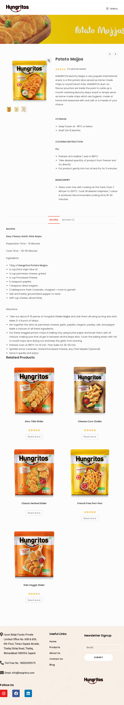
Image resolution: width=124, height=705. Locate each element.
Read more (34, 436)
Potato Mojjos (62, 316)
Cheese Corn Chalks (90, 421)
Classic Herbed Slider (34, 503)
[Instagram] (3, 693)
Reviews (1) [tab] (68, 219)
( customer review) (76, 69)
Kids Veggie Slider (34, 585)
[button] (49, 60)
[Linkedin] (28, 693)
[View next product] (115, 54)
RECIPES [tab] (54, 219)
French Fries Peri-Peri (89, 503)
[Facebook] (16, 693)
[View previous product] (110, 54)
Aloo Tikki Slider (34, 421)
